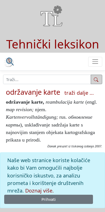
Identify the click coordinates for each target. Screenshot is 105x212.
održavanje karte (33, 92)
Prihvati (48, 199)
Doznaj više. (39, 190)
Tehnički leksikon (52, 44)
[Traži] (96, 79)
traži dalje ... (79, 92)
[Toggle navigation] (95, 62)
